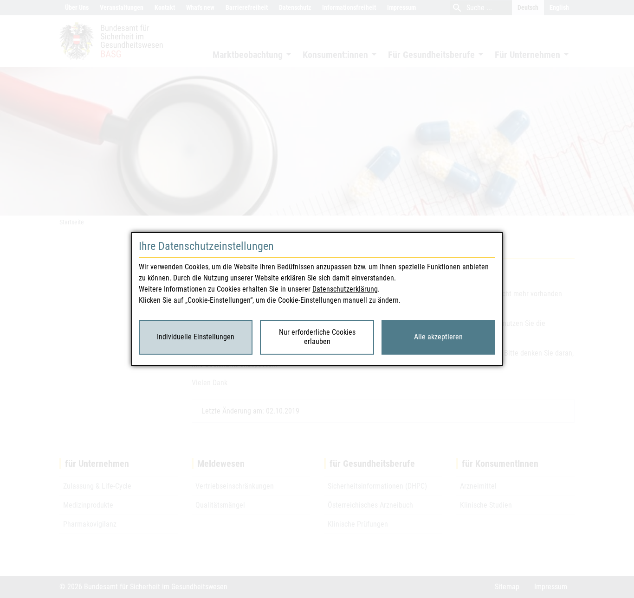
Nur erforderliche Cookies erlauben (317, 337)
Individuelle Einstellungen (195, 336)
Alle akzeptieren (438, 336)
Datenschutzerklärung (345, 289)
